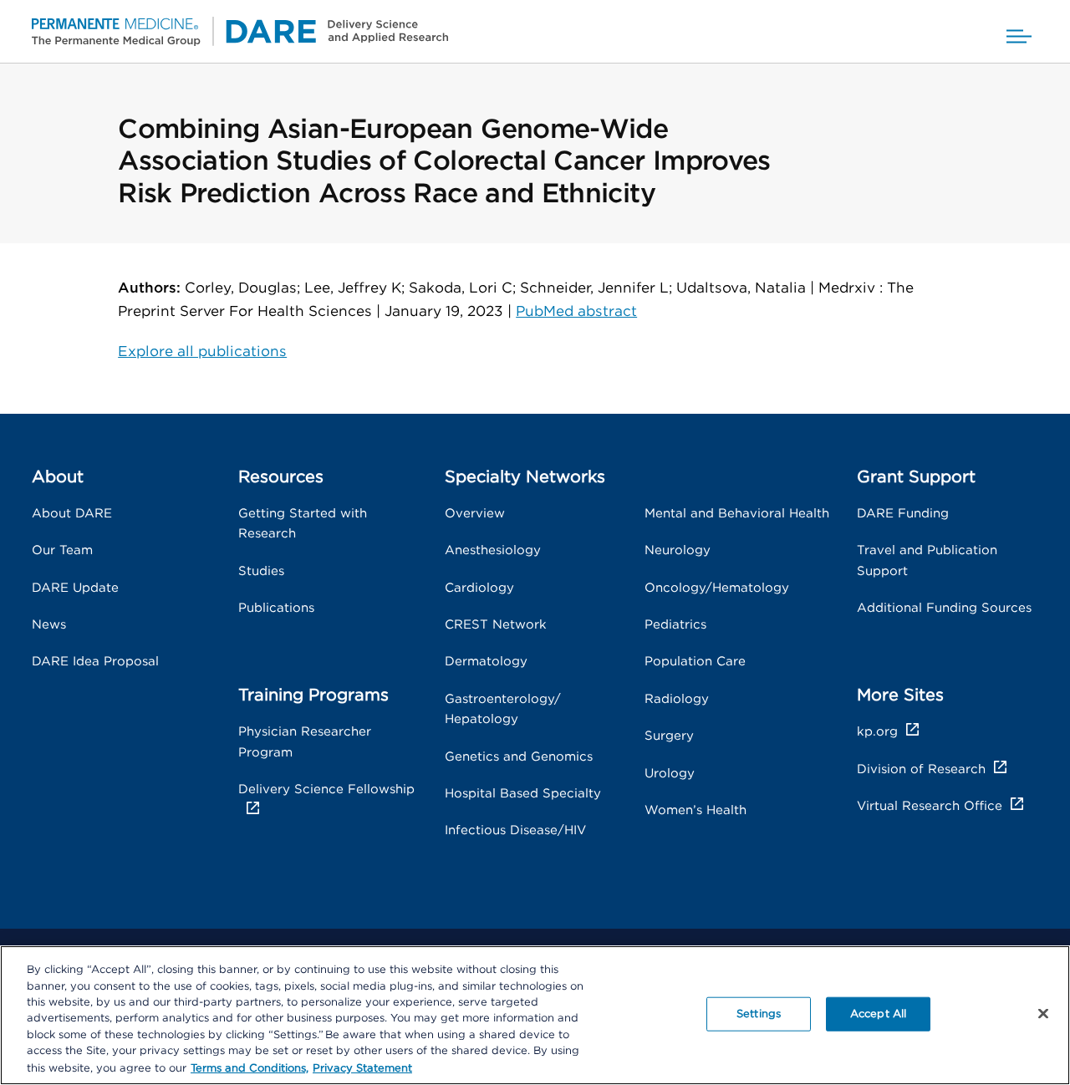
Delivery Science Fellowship (326, 789)
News (49, 625)
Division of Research (921, 769)
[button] (1019, 31)
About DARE (72, 513)
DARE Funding (903, 513)
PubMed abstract (576, 311)
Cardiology (479, 588)
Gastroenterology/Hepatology (503, 709)
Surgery (669, 736)
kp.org (877, 732)
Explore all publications (202, 351)
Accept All (878, 1013)
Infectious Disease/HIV (515, 830)
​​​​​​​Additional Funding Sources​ (944, 608)
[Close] (1043, 1013)
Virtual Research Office (929, 806)
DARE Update (75, 588)
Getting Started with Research (302, 523)
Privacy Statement (362, 1067)
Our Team (62, 550)
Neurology (678, 550)
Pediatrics (675, 625)
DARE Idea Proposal (95, 661)
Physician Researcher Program (304, 742)
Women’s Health (695, 810)
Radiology (677, 699)
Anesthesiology (493, 550)
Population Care (695, 661)
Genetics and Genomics (519, 757)
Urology (670, 773)
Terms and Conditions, (249, 1067)
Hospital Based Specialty (523, 793)
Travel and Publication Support (927, 560)
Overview (475, 513)
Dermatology (486, 661)
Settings (758, 1013)
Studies (261, 571)
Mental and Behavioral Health (737, 513)
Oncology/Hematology (717, 588)
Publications (276, 608)
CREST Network (496, 625)
